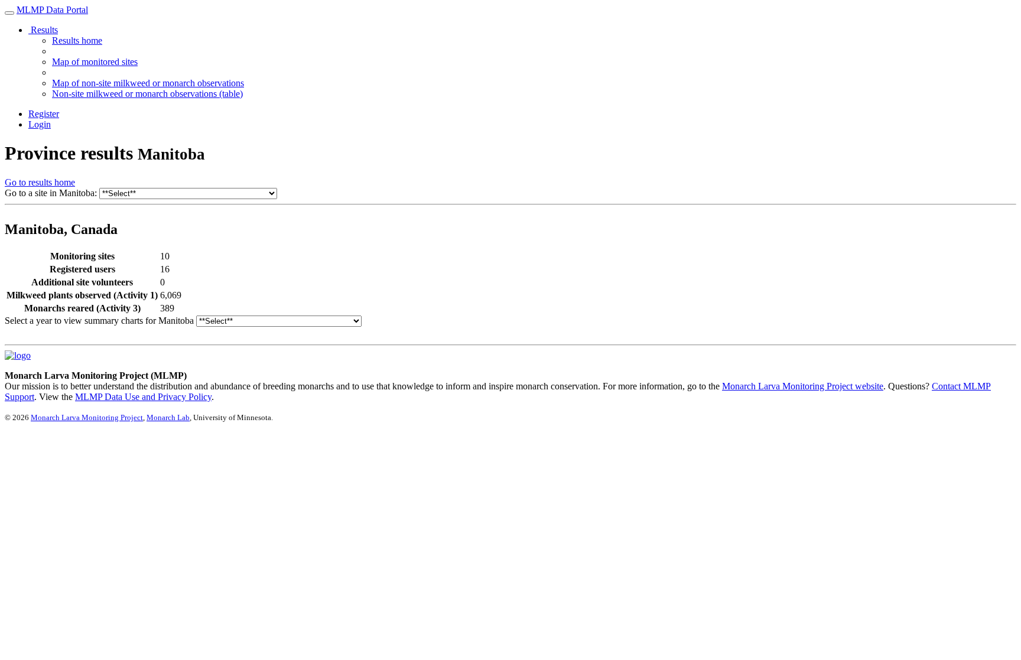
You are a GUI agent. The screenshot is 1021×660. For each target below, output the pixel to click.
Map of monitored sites (95, 62)
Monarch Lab (168, 417)
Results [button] (43, 30)
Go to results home (40, 182)
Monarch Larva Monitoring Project (87, 417)
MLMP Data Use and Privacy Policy (143, 397)
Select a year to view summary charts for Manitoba (99, 321)
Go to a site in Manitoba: (51, 193)
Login (39, 124)
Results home (77, 40)
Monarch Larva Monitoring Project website (802, 386)
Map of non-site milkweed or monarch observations (148, 83)
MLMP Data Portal (52, 10)
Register (43, 114)
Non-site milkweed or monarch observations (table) (147, 94)
